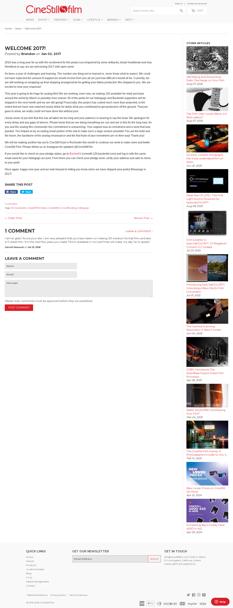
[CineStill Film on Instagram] (199, 595)
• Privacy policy (58, 595)
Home (8, 28)
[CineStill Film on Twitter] (188, 595)
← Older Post (13, 218)
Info (128, 19)
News (30, 19)
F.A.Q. (29, 577)
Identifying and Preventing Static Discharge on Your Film (205, 78)
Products (31, 565)
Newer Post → (143, 218)
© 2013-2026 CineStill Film (40, 602)
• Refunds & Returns (36, 595)
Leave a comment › (139, 231)
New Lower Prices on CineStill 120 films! (205, 490)
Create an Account (197, 3)
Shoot (43, 19)
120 (12, 207)
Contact (30, 585)
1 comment (11, 203)
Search (30, 561)
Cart (199, 10)
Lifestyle (94, 19)
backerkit (20, 207)
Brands (113, 19)
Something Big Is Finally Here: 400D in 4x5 (205, 527)
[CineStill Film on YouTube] (204, 595)
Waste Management (37, 581)
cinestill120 (54, 207)
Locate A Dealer (35, 569)
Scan (77, 19)
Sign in (179, 3)
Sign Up (154, 559)
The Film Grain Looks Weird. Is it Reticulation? (206, 115)
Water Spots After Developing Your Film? (205, 412)
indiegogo (83, 207)
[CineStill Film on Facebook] (193, 595)
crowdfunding (68, 207)
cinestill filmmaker (37, 207)
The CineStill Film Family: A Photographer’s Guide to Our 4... (207, 453)
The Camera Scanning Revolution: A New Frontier (203, 328)
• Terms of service (77, 595)
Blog (28, 573)
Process (60, 19)
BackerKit (75, 153)
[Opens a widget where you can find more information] (220, 602)
